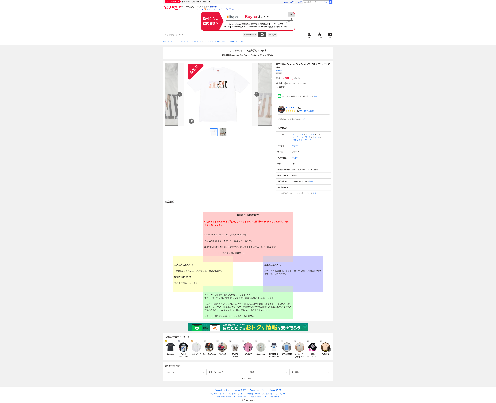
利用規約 (250, 394)
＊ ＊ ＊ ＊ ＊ (291, 108)
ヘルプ (299, 2)
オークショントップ (170, 41)
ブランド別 (194, 41)
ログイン (200, 9)
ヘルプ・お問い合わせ (271, 397)
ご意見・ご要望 (255, 397)
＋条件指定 (272, 35)
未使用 (295, 158)
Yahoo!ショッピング (258, 390)
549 (300, 111)
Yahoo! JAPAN (289, 2)
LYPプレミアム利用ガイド (264, 394)
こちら (303, 119)
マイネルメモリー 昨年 (322, 2)
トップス (225, 41)
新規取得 (213, 7)
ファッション (183, 41)
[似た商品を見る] (191, 121)
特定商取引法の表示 (224, 397)
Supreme (279, 71)
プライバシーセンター (236, 394)
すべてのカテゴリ (250, 35)
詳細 (315, 96)
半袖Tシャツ (234, 41)
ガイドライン (281, 394)
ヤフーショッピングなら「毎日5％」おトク (223, 9)
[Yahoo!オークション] (179, 6)
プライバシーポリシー (218, 394)
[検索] (330, 2)
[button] (303, 187)
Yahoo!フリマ (240, 390)
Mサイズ (244, 41)
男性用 (217, 41)
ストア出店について (240, 397)
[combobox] (203, 34)
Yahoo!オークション (223, 390)
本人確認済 (310, 111)
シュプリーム (208, 41)
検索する (262, 34)
